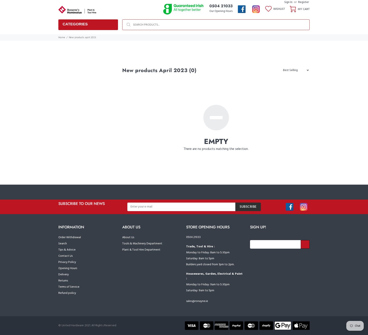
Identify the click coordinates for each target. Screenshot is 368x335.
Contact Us (65, 256)
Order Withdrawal (69, 237)
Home (61, 37)
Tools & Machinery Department (142, 243)
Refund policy (67, 293)
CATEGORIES (75, 24)
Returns (63, 280)
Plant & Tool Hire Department (141, 249)
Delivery (63, 274)
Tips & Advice (67, 249)
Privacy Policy (67, 262)
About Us (128, 237)
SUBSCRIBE (248, 207)
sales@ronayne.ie (197, 301)
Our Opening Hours (221, 11)
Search (62, 243)
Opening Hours (67, 268)
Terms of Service (68, 286)
